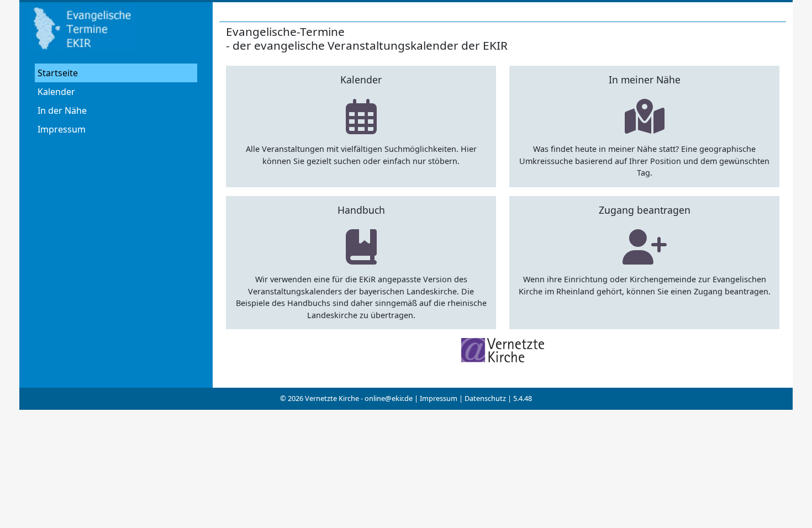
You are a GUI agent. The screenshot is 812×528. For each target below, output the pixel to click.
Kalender (56, 92)
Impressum (62, 129)
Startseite (58, 73)
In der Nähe (62, 110)
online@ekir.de (389, 398)
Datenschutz (485, 398)
